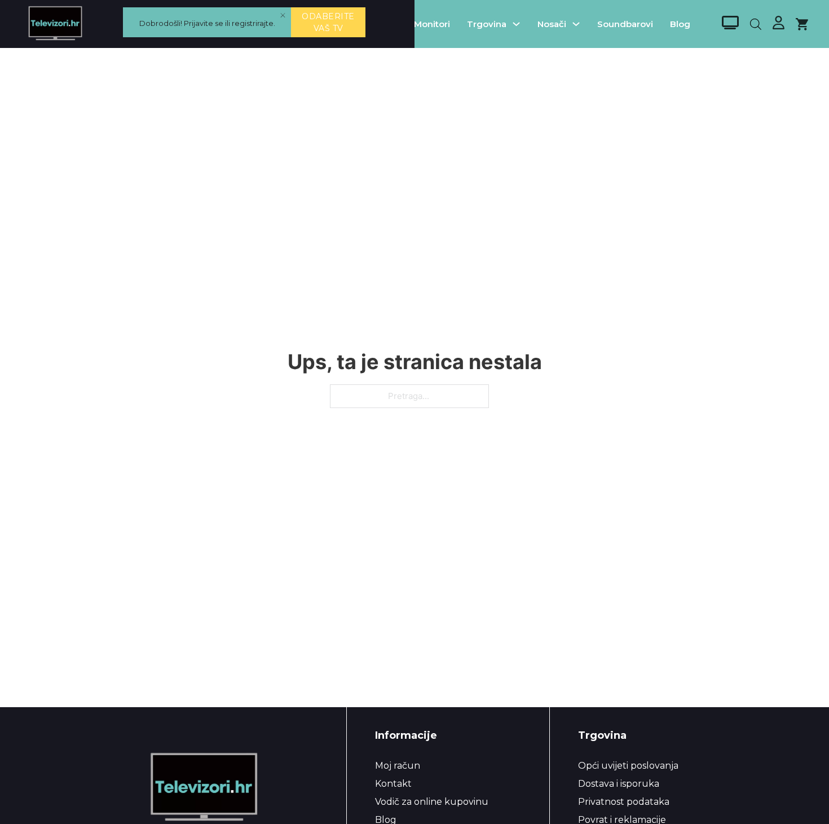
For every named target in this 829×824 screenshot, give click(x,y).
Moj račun (397, 765)
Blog (680, 24)
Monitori (432, 24)
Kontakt (393, 783)
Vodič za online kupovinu (431, 801)
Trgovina (486, 24)
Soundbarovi (625, 24)
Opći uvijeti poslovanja (628, 765)
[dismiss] (283, 15)
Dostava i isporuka (618, 783)
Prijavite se (203, 23)
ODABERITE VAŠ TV (328, 22)
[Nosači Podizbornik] (576, 24)
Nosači (551, 24)
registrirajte (253, 23)
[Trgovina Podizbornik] (516, 24)
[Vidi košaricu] (802, 24)
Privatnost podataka (623, 801)
